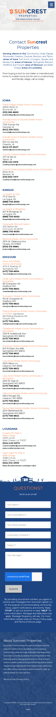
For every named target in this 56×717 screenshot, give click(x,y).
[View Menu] (51, 4)
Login (28, 709)
